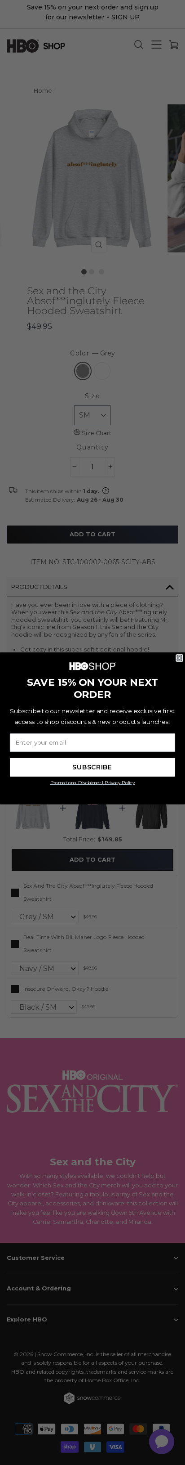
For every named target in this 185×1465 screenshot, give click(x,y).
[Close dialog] (179, 658)
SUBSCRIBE (92, 767)
